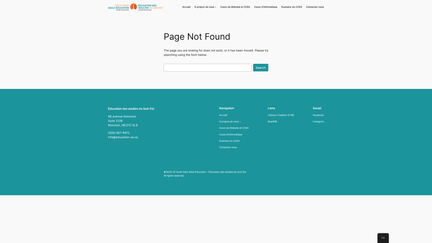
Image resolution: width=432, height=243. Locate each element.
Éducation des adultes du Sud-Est (131, 108)
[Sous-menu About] (215, 7)
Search (261, 67)
